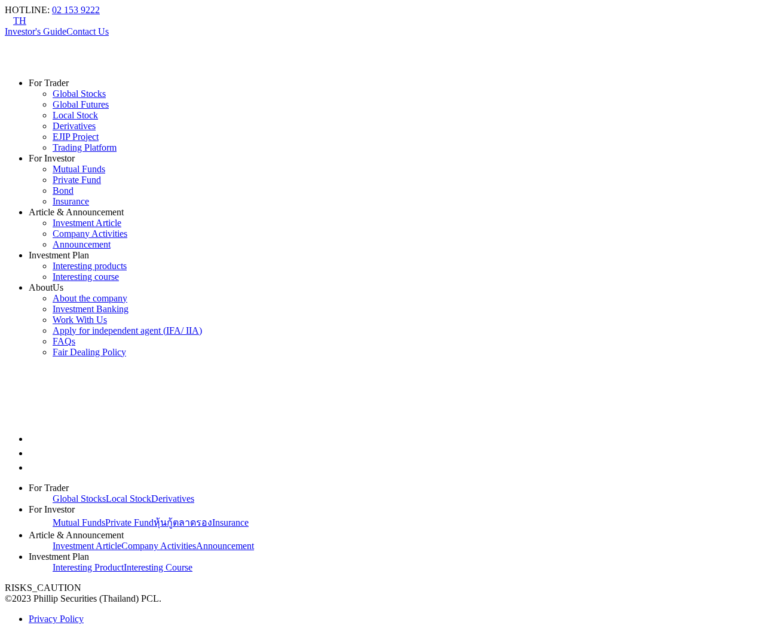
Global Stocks (79, 94)
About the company (90, 298)
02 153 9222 (76, 10)
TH (19, 21)
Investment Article (87, 223)
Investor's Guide (35, 31)
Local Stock (75, 115)
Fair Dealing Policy (89, 352)
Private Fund (77, 180)
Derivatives (74, 126)
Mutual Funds (79, 169)
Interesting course (86, 277)
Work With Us (80, 320)
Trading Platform (85, 147)
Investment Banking (90, 309)
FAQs (64, 341)
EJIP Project (76, 137)
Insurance (71, 201)
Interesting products (90, 266)
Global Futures (81, 104)
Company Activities (90, 233)
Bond (63, 190)
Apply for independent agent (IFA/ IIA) (127, 330)
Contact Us (87, 31)
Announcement (82, 244)
